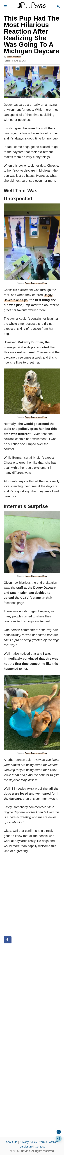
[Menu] (5, 6)
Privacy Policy (28, 1142)
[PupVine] (32, 6)
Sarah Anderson (14, 57)
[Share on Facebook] (7, 939)
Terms (43, 1142)
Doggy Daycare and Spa (36, 283)
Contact (40, 1146)
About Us (11, 1142)
